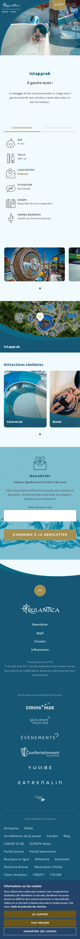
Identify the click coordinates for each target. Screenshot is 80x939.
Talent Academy (15, 875)
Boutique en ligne (16, 859)
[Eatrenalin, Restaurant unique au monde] (40, 782)
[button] (34, 249)
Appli (40, 633)
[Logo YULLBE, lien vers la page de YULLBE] (40, 767)
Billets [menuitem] (59, 4)
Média (28, 828)
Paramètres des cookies (39, 931)
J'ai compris (40, 914)
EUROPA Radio (40, 844)
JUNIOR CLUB (14, 844)
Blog (66, 836)
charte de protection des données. (28, 906)
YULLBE (55, 875)
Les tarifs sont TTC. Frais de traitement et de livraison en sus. (40, 666)
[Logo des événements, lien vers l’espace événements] (40, 737)
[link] (40, 590)
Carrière (52, 836)
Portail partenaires (42, 851)
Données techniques (58, 127)
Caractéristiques (22, 127)
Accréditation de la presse (22, 836)
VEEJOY (38, 875)
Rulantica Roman (16, 867)
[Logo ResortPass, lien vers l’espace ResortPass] (40, 797)
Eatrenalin (62, 859)
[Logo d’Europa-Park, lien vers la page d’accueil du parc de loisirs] (40, 707)
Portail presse (13, 851)
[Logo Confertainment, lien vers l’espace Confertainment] (40, 752)
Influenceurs (40, 649)
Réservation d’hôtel (48, 867)
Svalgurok (22, 173)
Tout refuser (40, 922)
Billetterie (42, 859)
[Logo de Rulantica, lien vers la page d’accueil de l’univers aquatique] (11, 4)
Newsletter (40, 624)
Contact (40, 641)
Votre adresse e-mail (40, 507)
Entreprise (11, 828)
